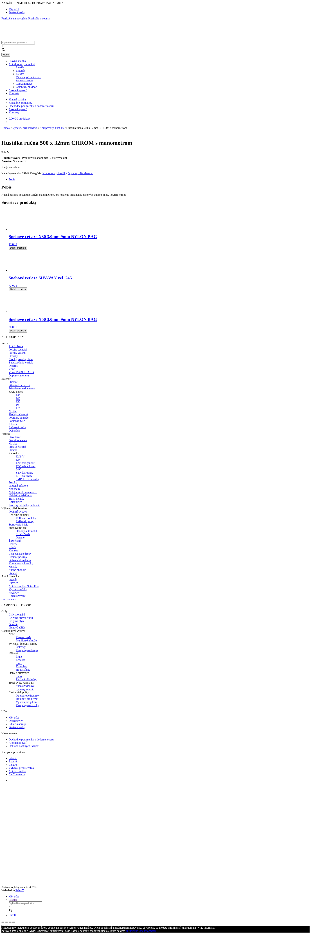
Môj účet (14, 9)
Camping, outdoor (26, 86)
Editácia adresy (17, 724)
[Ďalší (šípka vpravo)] (6, 925)
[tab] (159, 179)
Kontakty (14, 93)
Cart (12, 915)
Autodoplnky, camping (22, 64)
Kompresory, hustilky (52, 127)
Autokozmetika (24, 80)
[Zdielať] (6, 922)
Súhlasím (133, 930)
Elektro (20, 73)
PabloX (19, 890)
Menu (6, 54)
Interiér (20, 67)
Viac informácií (147, 930)
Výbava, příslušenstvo (28, 77)
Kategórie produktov (20, 102)
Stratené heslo (16, 12)
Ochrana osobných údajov (24, 745)
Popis (12, 179)
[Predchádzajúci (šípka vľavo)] (2, 925)
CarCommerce (24, 83)
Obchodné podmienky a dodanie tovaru (31, 105)
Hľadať (13, 899)
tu (127, 930)
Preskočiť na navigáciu (14, 18)
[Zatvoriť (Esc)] (2, 922)
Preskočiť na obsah (39, 18)
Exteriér (20, 70)
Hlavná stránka (17, 60)
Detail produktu (18, 247)
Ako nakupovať (18, 90)
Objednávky (16, 720)
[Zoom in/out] (13, 922)
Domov (5, 127)
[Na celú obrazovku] (10, 922)
